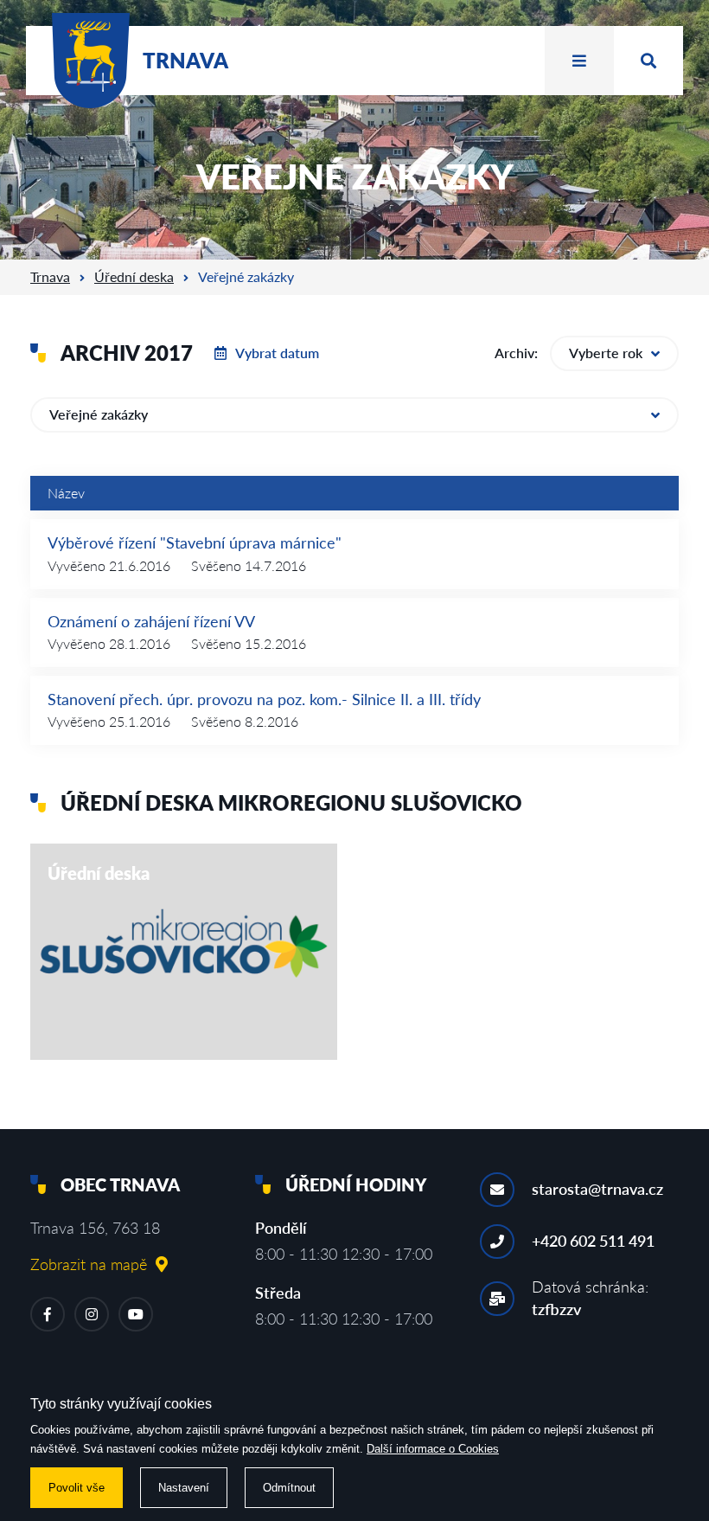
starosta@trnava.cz (597, 1188)
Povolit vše (76, 1487)
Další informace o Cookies (433, 1448)
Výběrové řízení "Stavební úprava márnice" (195, 542)
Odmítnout (289, 1487)
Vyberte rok (605, 352)
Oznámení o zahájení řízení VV (151, 621)
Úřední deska (134, 276)
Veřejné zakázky (98, 414)
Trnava (50, 276)
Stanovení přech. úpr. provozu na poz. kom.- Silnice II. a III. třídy (264, 699)
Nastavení (183, 1487)
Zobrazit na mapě (88, 1264)
